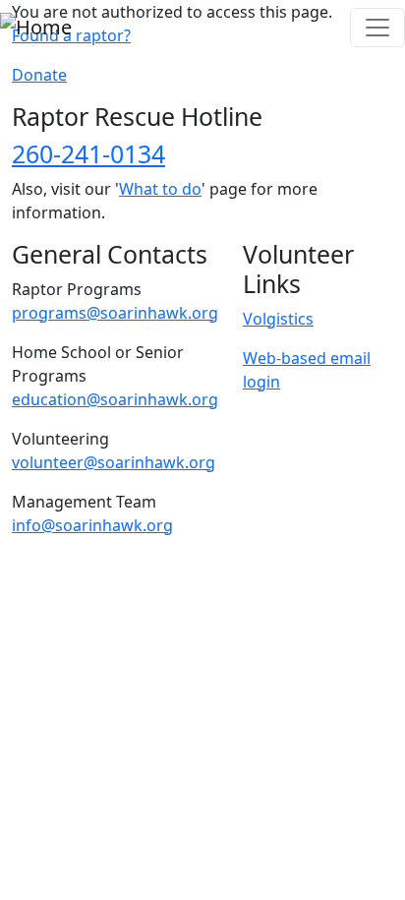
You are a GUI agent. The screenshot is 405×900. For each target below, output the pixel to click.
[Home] (36, 27)
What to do (160, 189)
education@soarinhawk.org (115, 399)
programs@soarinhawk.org (115, 313)
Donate (39, 75)
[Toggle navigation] (377, 27)
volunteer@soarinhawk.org (113, 462)
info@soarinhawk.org (92, 525)
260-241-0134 (88, 153)
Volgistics (278, 319)
